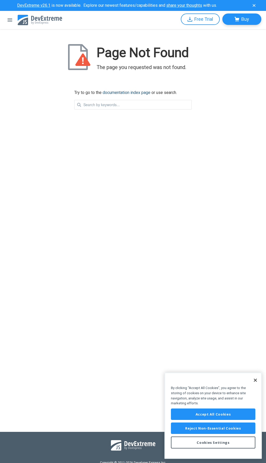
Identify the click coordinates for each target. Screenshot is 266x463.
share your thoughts (184, 5)
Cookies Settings (213, 442)
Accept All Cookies (213, 414)
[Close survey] (254, 5)
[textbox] (133, 104)
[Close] (255, 380)
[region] (213, 415)
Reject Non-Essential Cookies (213, 428)
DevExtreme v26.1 (33, 5)
